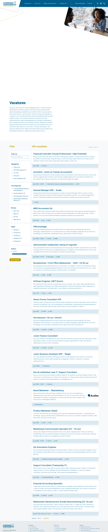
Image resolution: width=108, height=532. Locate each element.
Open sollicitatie (80, 3)
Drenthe (16, 230)
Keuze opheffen (15, 259)
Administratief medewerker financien (21, 199)
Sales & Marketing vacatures (37, 530)
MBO (16, 214)
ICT (16, 173)
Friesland (17, 235)
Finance (17, 167)
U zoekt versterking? (60, 530)
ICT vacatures (33, 527)
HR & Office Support (20, 170)
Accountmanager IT (19, 193)
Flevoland (17, 232)
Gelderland (18, 238)
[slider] (11, 254)
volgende (46, 518)
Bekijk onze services (86, 527)
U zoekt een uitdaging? (61, 528)
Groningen (17, 241)
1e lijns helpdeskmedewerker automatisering (21, 189)
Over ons (57, 527)
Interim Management (86, 530)
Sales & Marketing (19, 178)
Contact (89, 3)
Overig (16, 175)
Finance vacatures (34, 528)
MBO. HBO (17, 219)
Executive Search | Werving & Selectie (90, 528)
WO (16, 216)
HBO (16, 211)
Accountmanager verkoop (21, 196)
